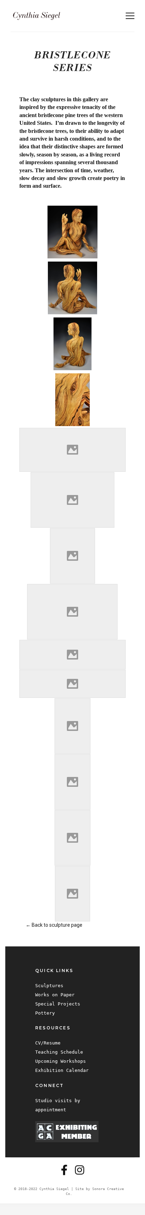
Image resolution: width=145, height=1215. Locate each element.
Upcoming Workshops (60, 1061)
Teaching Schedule (59, 1052)
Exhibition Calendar (62, 1070)
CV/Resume (48, 1043)
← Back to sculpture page (54, 925)
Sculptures (49, 985)
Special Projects (57, 1004)
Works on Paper (55, 994)
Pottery (45, 1013)
